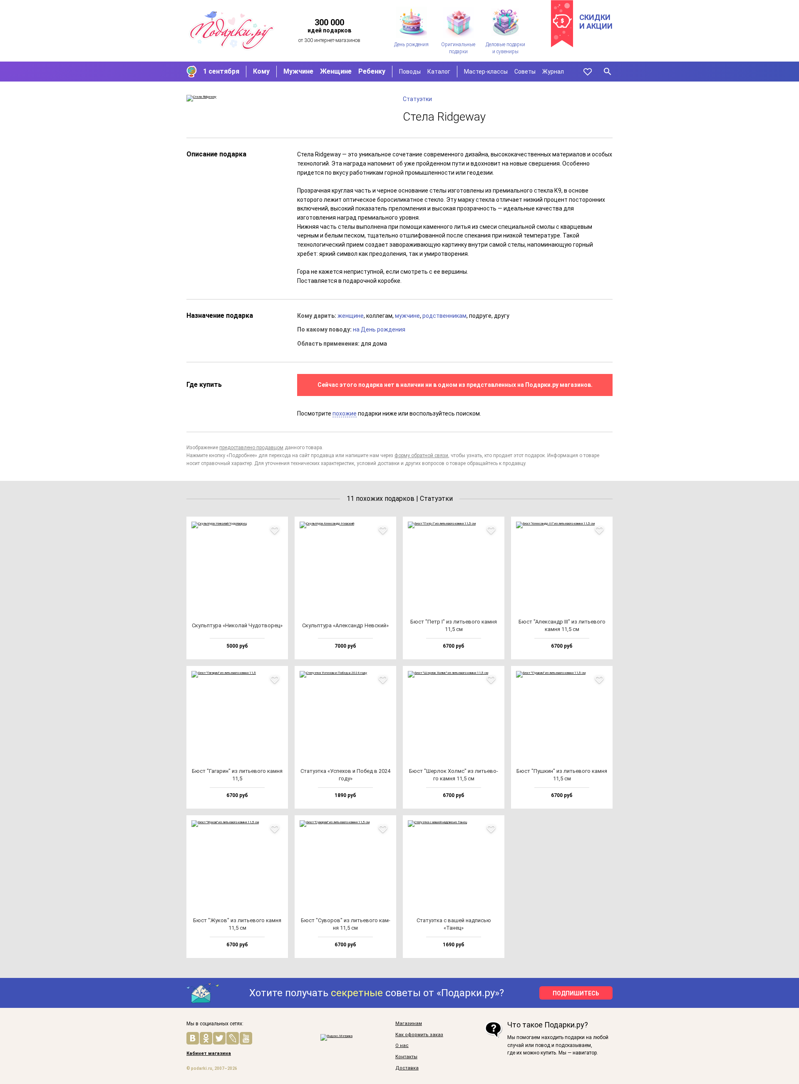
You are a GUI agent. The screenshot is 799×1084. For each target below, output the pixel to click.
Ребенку (371, 71)
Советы (525, 71)
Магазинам (408, 1023)
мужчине (407, 315)
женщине (350, 315)
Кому (261, 71)
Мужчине (298, 71)
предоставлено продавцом (251, 447)
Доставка (407, 1068)
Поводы (410, 71)
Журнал (553, 71)
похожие (345, 413)
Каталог (438, 71)
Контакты (406, 1056)
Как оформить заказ (419, 1034)
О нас (402, 1045)
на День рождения (379, 329)
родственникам (444, 315)
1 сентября (221, 71)
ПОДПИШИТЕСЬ (576, 993)
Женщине (336, 71)
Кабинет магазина (208, 1053)
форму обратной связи (421, 455)
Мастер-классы (486, 71)
